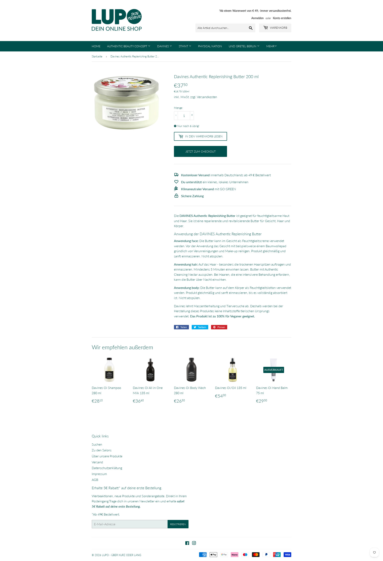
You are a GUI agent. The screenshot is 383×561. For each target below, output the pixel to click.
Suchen (97, 444)
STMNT (184, 46)
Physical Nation (210, 46)
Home (96, 46)
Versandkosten (207, 97)
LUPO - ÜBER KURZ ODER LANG (121, 555)
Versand (97, 462)
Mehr (270, 46)
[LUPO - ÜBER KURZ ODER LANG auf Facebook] (187, 543)
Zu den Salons (102, 450)
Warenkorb (278, 27)
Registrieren (178, 524)
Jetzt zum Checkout (201, 151)
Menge (178, 107)
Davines (163, 46)
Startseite (97, 56)
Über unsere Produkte (107, 456)
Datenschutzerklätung (107, 468)
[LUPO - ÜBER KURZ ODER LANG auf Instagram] (194, 543)
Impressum (99, 474)
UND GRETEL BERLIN (243, 46)
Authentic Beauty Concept (127, 46)
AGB (95, 479)
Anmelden (257, 18)
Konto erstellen (282, 18)
